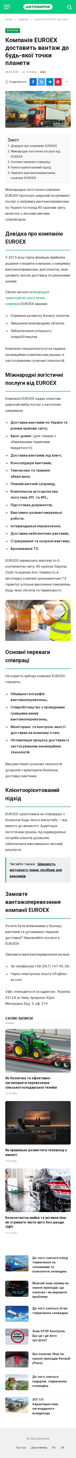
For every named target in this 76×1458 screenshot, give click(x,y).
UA (62, 1447)
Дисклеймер (39, 1447)
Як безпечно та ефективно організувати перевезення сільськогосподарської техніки (31, 1082)
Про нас (21, 1447)
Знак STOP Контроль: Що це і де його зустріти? (49, 1335)
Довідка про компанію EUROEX (34, 146)
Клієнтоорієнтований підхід (31, 167)
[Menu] (7, 6)
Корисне (12, 30)
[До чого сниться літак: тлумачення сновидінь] (16, 1314)
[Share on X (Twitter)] (41, 82)
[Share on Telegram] (49, 82)
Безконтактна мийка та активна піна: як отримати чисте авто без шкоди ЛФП (36, 1222)
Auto (43, 72)
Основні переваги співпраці (30, 162)
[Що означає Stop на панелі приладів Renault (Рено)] (16, 1359)
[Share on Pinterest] (58, 82)
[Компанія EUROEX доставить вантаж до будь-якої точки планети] (38, 109)
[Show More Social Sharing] (67, 82)
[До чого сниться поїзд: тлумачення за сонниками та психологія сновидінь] (16, 1263)
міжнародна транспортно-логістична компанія (27, 298)
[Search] (69, 7)
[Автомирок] (38, 7)
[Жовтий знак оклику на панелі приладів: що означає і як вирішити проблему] (16, 1289)
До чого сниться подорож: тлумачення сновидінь (49, 1381)
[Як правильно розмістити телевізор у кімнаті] (38, 1123)
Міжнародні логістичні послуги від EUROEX (35, 154)
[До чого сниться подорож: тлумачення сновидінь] (16, 1382)
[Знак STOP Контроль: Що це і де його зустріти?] (16, 1337)
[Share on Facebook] (33, 82)
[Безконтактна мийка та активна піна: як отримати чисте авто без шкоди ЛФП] (38, 1190)
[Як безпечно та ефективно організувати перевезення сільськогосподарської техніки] (38, 1051)
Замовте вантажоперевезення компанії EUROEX (33, 175)
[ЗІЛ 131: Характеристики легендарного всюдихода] (16, 1405)
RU (54, 1447)
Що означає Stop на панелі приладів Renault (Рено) (51, 1358)
